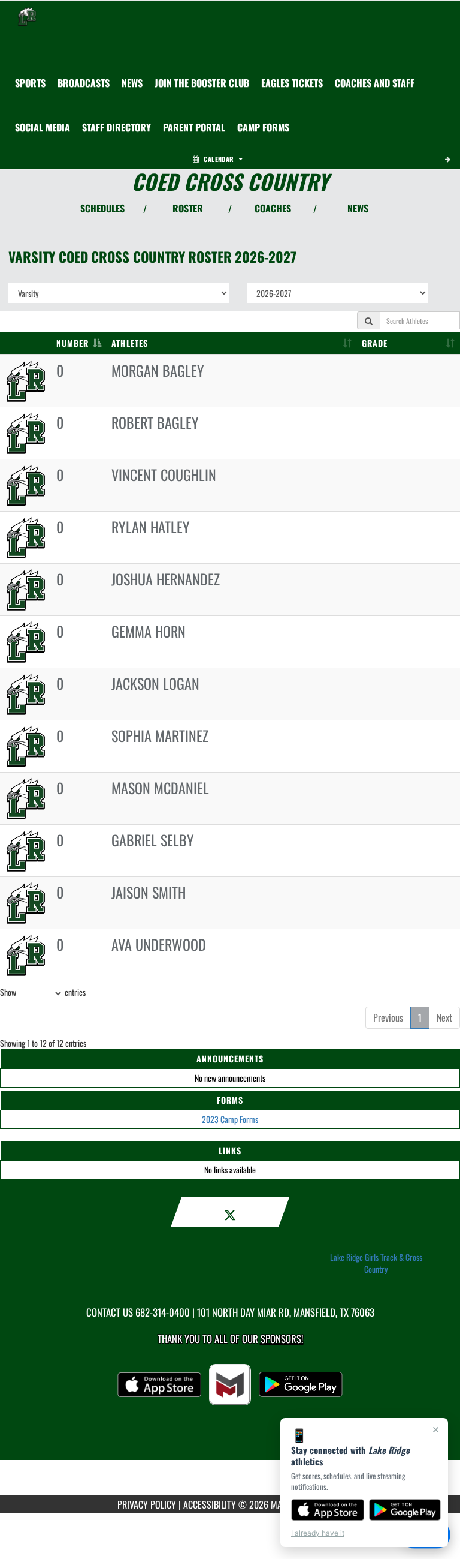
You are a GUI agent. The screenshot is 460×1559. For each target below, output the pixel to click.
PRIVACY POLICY (146, 1504)
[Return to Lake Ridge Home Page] (27, 16)
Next (444, 1017)
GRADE (375, 343)
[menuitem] (84, 83)
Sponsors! (282, 1338)
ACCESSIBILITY (209, 1504)
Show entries (43, 992)
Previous (388, 1017)
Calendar (219, 159)
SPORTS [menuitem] (30, 83)
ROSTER (187, 208)
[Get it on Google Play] (405, 1510)
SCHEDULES (102, 208)
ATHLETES (129, 343)
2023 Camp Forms (230, 1119)
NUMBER (72, 343)
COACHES (273, 208)
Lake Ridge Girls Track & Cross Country (376, 1263)
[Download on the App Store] (327, 1510)
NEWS (357, 208)
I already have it (317, 1532)
